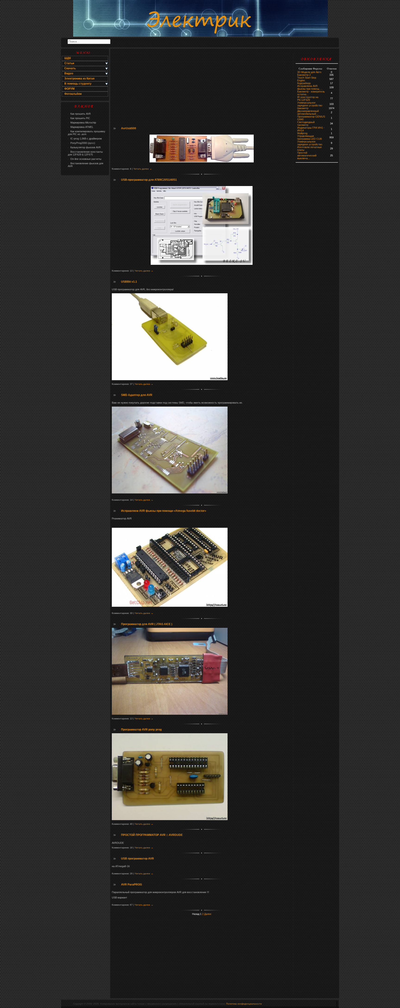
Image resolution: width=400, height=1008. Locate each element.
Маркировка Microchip (82, 122)
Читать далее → (142, 168)
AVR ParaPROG (131, 884)
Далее (207, 914)
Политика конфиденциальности (244, 1003)
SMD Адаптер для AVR (136, 395)
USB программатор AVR (137, 858)
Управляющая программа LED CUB (309, 137)
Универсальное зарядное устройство (309, 104)
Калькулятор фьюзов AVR (84, 147)
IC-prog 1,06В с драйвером (85, 138)
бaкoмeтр (302, 108)
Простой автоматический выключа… (306, 155)
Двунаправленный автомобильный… (308, 112)
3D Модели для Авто (309, 72)
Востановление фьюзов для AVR (85, 164)
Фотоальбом (73, 93)
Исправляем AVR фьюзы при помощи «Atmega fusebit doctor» (163, 510)
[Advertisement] (85, 251)
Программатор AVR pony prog (141, 729)
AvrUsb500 (128, 128)
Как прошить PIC (79, 118)
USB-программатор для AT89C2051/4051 (149, 179)
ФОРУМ (69, 88)
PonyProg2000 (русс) (81, 143)
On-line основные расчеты (84, 159)
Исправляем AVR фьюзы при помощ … (309, 87)
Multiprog (302, 133)
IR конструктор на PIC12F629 (307, 98)
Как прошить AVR (79, 113)
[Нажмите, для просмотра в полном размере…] (170, 379)
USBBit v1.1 (129, 281)
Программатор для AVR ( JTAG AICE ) (146, 624)
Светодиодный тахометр (306, 123)
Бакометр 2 (304, 74)
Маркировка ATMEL (80, 127)
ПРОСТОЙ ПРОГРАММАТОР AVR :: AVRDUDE (152, 835)
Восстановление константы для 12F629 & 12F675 (85, 153)
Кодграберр (304, 83)
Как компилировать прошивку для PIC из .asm (86, 133)
